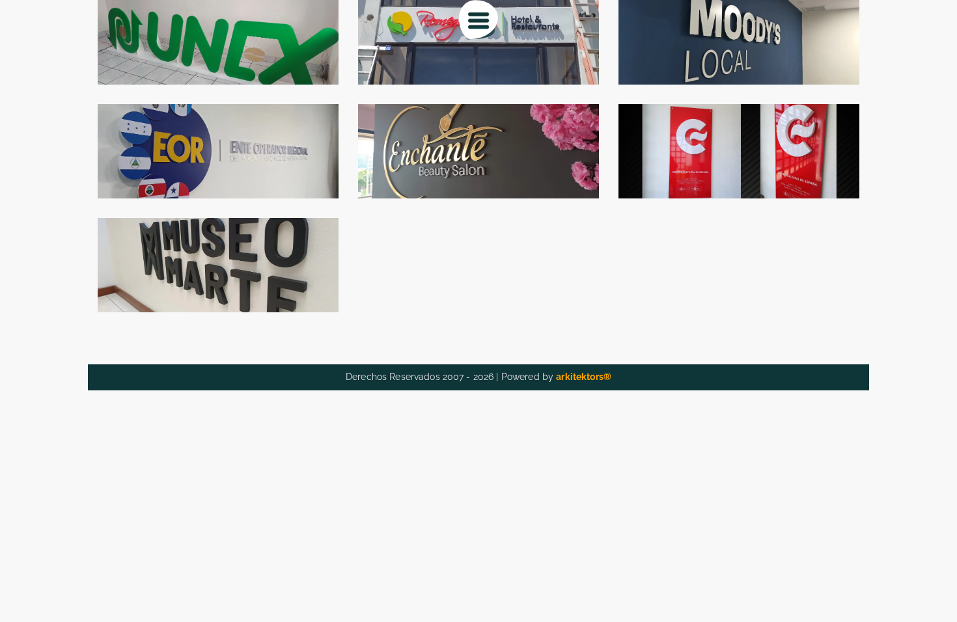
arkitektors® (583, 377)
